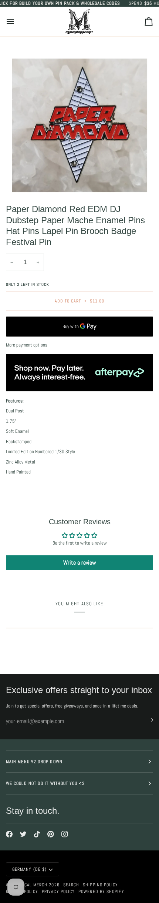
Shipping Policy (100, 885)
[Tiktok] (37, 834)
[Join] (147, 720)
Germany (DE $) (29, 869)
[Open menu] (17, 21)
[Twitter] (23, 834)
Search (71, 885)
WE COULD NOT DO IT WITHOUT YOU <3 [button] (45, 783)
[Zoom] (25, 179)
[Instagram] (64, 834)
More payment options (26, 345)
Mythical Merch (29, 885)
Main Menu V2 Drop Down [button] (34, 762)
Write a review (79, 562)
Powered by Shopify (101, 891)
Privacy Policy (58, 891)
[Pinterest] (50, 834)
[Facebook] (9, 834)
